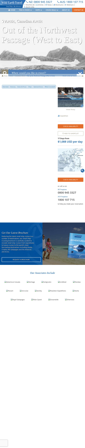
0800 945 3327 (43, 2)
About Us (66, 10)
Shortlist (29, 5)
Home (12, 10)
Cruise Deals (51, 10)
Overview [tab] (5, 87)
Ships (38, 10)
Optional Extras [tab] (38, 87)
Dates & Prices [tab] (21, 87)
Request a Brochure (21, 259)
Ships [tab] (30, 87)
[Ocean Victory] (70, 97)
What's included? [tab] (50, 87)
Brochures (59, 5)
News (49, 5)
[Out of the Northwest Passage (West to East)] (70, 159)
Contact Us (78, 10)
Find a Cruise (24, 10)
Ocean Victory (70, 109)
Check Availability (70, 126)
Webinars (70, 5)
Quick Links (29, 7)
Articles (40, 5)
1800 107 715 (74, 2)
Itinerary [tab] (12, 87)
